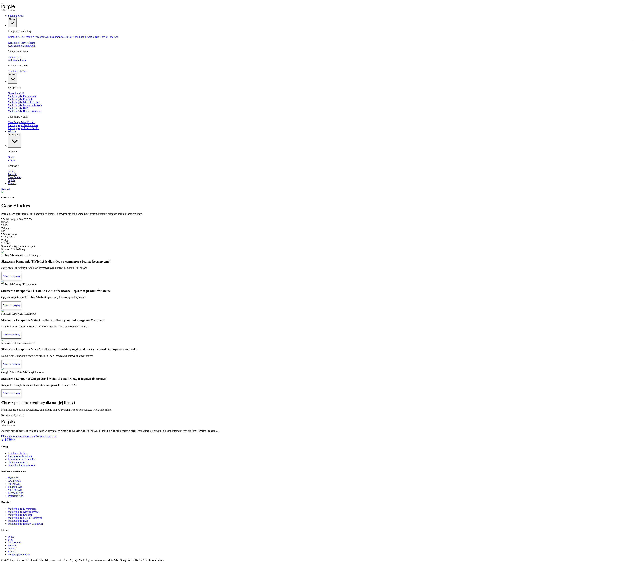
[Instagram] (8, 440)
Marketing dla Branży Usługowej (25, 523)
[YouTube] (11, 440)
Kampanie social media (20, 36)
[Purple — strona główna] (8, 425)
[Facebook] (5, 440)
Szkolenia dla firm (17, 71)
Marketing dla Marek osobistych (25, 105)
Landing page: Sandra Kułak (23, 125)
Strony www (14, 57)
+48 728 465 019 (47, 436)
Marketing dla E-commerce (22, 96)
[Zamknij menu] (2, 3)
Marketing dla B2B (18, 108)
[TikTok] (2, 440)
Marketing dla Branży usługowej (25, 111)
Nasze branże (15, 93)
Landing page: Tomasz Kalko (23, 128)
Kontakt (12, 183)
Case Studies (14, 177)
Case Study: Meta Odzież (21, 122)
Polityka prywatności (19, 554)
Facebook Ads (41, 36)
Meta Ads (13, 477)
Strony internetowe (18, 462)
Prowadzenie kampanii (20, 456)
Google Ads (97, 36)
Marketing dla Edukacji (20, 99)
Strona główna (15, 15)
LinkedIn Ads (84, 36)
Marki (11, 171)
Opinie (11, 180)
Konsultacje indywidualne (21, 42)
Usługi (12, 19)
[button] (317, 8)
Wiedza (12, 131)
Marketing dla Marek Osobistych (25, 517)
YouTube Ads (111, 36)
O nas (11, 157)
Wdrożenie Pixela (17, 60)
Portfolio (12, 174)
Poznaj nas (14, 134)
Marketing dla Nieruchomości (23, 102)
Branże (12, 74)
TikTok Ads (70, 36)
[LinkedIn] (14, 440)
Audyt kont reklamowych (21, 45)
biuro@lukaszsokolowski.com (19, 436)
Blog (10, 539)
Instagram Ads (56, 36)
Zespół (11, 160)
